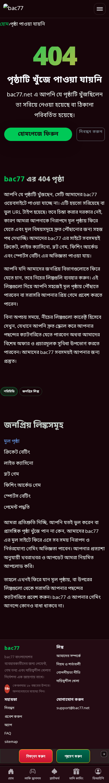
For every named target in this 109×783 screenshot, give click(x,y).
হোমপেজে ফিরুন (38, 134)
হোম (4, 24)
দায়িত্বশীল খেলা (67, 681)
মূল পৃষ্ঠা (12, 441)
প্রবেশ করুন (13, 716)
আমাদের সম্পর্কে (68, 656)
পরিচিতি (9, 391)
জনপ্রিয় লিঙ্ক (30, 391)
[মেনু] (100, 9)
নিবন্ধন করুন (90, 132)
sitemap (11, 742)
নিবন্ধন (9, 708)
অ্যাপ (8, 725)
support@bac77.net (72, 708)
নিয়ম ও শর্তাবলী (68, 664)
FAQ (7, 733)
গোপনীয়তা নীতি (68, 672)
